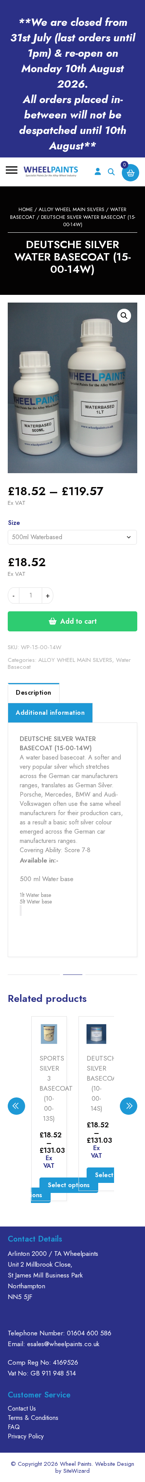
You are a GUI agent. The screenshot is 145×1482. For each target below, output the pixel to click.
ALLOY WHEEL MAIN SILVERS (71, 209)
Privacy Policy (26, 1436)
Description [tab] (33, 692)
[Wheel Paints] (50, 172)
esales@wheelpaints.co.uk (63, 1343)
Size (14, 522)
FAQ (14, 1427)
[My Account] (97, 172)
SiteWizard (76, 1471)
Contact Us (22, 1408)
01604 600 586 (89, 1333)
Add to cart (78, 621)
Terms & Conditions (33, 1417)
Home (26, 209)
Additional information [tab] (50, 712)
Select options (69, 1185)
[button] (124, 316)
